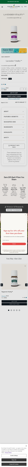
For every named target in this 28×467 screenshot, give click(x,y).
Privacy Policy (8, 452)
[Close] (26, 446)
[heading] (14, 232)
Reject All (14, 459)
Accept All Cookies (14, 464)
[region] (14, 455)
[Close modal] (25, 215)
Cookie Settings (14, 455)
